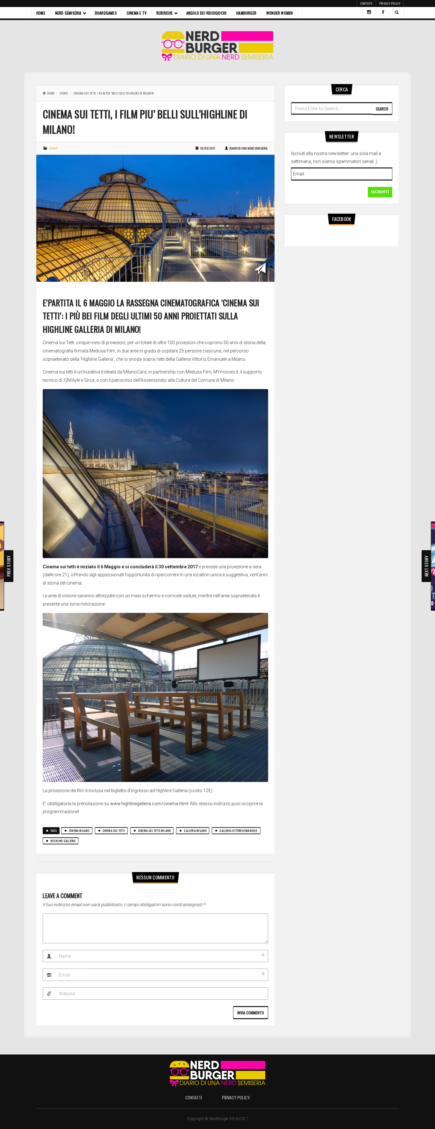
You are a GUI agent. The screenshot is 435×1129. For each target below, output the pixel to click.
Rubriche (164, 13)
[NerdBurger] (218, 46)
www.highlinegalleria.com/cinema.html (149, 803)
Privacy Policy (389, 3)
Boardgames (106, 13)
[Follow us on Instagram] (369, 12)
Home (40, 13)
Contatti (366, 3)
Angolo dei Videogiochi (206, 13)
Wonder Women (279, 13)
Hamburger (246, 13)
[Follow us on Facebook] (383, 12)
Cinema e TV (136, 13)
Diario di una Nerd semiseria (248, 148)
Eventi (64, 93)
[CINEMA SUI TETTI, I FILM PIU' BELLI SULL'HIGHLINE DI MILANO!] (155, 217)
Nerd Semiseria (68, 13)
